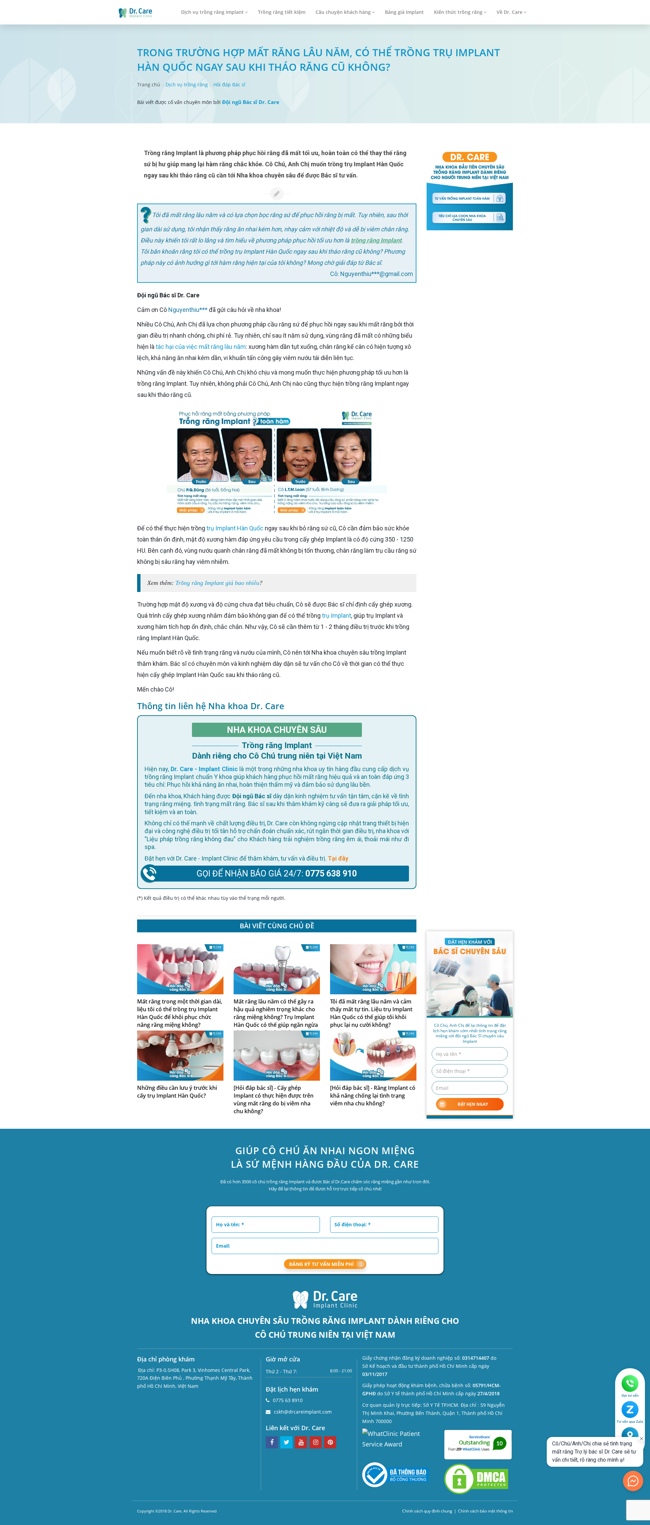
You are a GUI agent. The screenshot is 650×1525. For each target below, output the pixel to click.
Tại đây (338, 858)
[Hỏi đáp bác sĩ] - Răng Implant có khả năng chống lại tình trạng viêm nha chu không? (372, 1095)
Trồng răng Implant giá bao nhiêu (217, 582)
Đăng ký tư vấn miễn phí (321, 1264)
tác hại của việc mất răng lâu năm (201, 346)
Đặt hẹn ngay (473, 1104)
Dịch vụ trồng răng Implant (212, 12)
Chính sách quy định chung (427, 1511)
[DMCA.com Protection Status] (476, 1478)
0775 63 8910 (288, 1400)
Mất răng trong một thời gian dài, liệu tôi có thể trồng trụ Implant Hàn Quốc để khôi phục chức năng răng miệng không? (179, 1013)
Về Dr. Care (509, 12)
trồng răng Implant (376, 240)
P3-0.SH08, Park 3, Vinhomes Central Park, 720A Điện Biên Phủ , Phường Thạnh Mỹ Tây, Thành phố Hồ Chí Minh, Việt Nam (195, 1378)
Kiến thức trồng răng (458, 12)
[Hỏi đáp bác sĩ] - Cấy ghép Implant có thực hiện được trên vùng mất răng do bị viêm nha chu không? (273, 1099)
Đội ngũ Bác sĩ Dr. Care (250, 102)
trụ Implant (336, 615)
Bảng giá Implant (404, 12)
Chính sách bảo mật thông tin (485, 1511)
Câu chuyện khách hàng (343, 12)
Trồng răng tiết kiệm (281, 12)
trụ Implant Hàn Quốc (235, 528)
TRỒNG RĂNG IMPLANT (338, 1320)
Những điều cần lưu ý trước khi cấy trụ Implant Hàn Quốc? (177, 1091)
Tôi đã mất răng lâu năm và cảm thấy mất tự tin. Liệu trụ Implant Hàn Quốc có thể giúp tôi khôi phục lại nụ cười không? (371, 1013)
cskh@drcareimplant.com (303, 1411)
